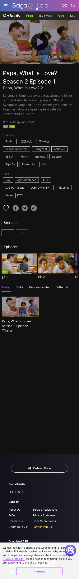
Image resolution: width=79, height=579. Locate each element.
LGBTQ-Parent (14, 187)
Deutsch (57, 156)
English (9, 141)
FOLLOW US (16, 492)
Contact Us (16, 521)
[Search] (73, 5)
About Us (14, 509)
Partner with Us (42, 526)
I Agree (39, 571)
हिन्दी (44, 164)
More (30, 114)
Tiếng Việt (40, 149)
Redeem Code (42, 468)
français (40, 156)
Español (10, 164)
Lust (46, 180)
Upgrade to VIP (18, 526)
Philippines (62, 187)
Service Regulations (45, 509)
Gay (61, 16)
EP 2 (41, 277)
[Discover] (64, 6)
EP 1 (5, 277)
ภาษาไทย (59, 149)
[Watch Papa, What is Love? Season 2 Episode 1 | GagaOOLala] (30, 5)
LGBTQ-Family (40, 187)
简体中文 (44, 141)
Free (29, 16)
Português (28, 164)
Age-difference (26, 180)
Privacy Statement (44, 515)
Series (9, 195)
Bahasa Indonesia (16, 149)
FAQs (12, 515)
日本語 (9, 156)
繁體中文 (26, 141)
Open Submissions (44, 521)
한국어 (24, 156)
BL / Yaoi (45, 16)
